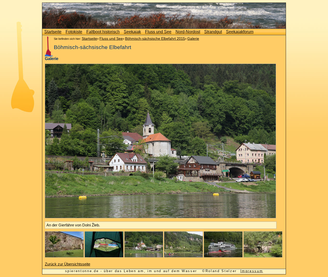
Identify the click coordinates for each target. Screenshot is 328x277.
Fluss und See (158, 32)
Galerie (193, 38)
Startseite (52, 32)
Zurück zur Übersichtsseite (67, 264)
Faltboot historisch (103, 32)
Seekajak (132, 32)
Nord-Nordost (188, 32)
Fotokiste (74, 32)
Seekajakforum (239, 32)
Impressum (251, 271)
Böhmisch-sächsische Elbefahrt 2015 (155, 38)
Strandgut (213, 32)
